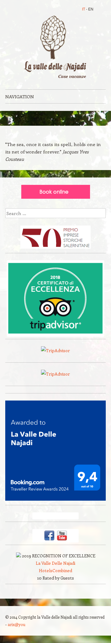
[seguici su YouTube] (62, 539)
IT (83, 9)
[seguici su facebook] (49, 539)
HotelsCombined (55, 570)
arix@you (16, 624)
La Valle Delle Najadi (55, 563)
